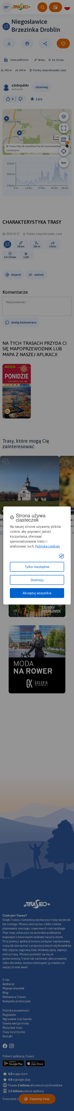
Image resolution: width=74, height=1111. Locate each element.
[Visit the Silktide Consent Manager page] (61, 556)
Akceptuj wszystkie (37, 593)
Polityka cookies (47, 546)
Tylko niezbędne (37, 567)
